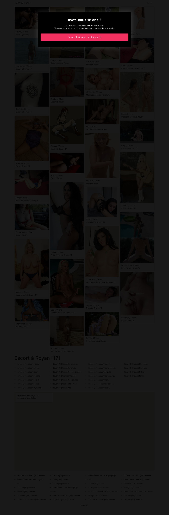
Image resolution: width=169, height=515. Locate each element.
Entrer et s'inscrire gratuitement (84, 37)
